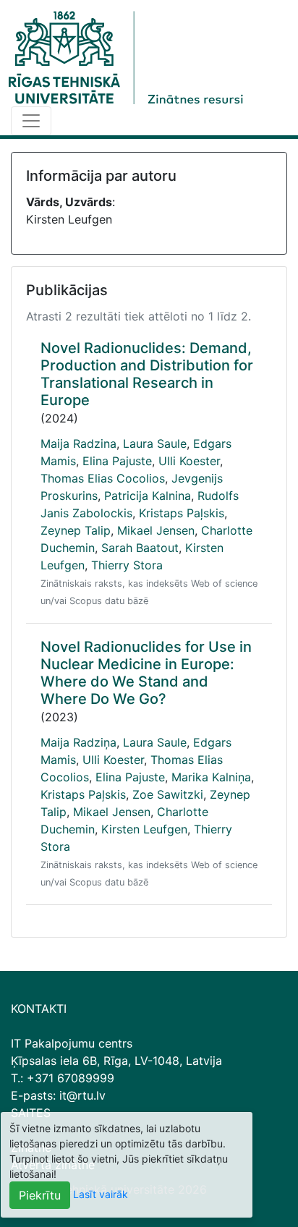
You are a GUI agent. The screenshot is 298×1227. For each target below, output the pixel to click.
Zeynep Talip (76, 530)
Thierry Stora (127, 565)
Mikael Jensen (156, 530)
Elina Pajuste (117, 461)
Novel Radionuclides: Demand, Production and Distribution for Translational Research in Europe (147, 374)
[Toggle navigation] (31, 120)
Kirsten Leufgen (144, 829)
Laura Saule (155, 443)
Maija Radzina (78, 443)
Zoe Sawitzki (167, 794)
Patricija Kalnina (147, 495)
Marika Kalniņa (211, 777)
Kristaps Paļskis (181, 513)
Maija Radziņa (78, 742)
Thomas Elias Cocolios (103, 478)
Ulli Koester (189, 461)
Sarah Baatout (140, 547)
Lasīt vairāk (100, 1194)
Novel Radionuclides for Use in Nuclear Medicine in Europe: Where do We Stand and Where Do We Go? (146, 673)
